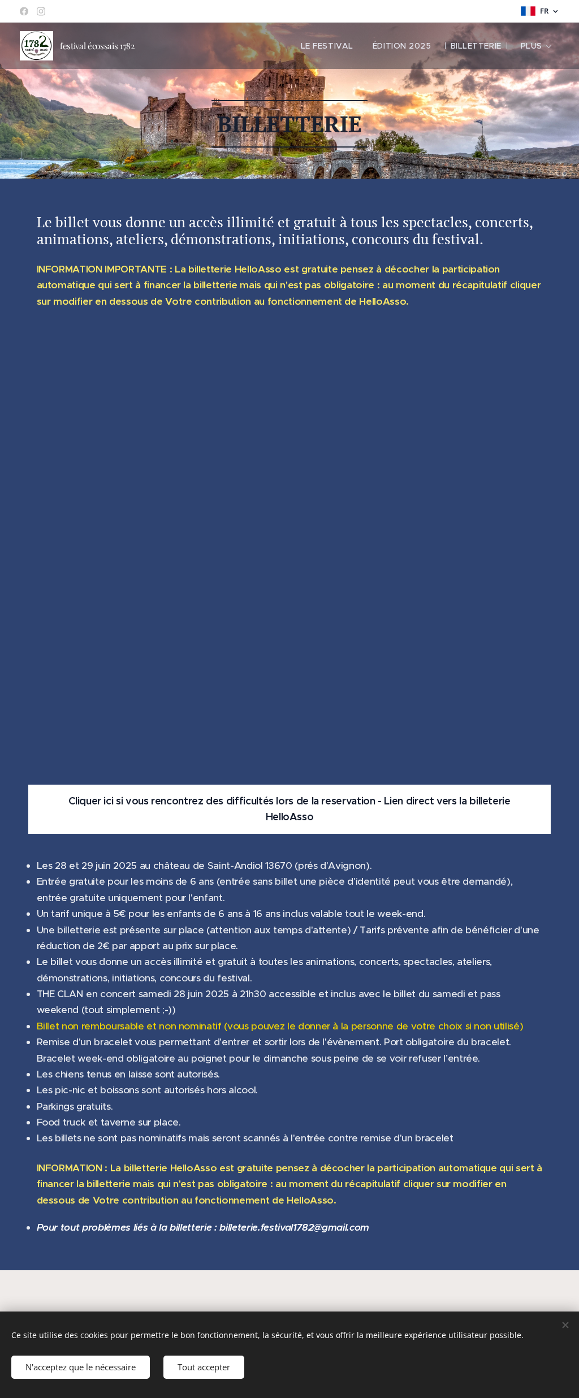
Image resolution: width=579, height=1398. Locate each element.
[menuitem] (327, 46)
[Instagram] (41, 11)
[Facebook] (24, 11)
